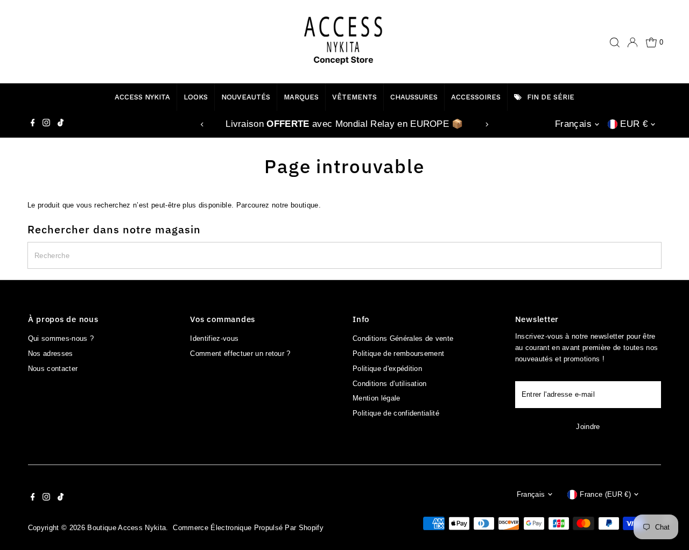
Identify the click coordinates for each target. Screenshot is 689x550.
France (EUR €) (605, 494)
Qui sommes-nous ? (61, 338)
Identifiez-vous (214, 338)
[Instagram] (46, 124)
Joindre (588, 427)
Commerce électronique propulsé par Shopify (248, 528)
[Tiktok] (60, 124)
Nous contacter (53, 369)
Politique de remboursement (398, 353)
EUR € (634, 124)
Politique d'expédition (387, 369)
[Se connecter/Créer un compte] (632, 42)
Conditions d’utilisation (390, 384)
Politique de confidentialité (396, 413)
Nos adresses (50, 353)
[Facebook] (33, 124)
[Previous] (202, 124)
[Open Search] (615, 42)
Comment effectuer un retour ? (240, 353)
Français (573, 124)
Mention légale (376, 398)
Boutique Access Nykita (126, 528)
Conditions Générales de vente (403, 338)
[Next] (487, 124)
